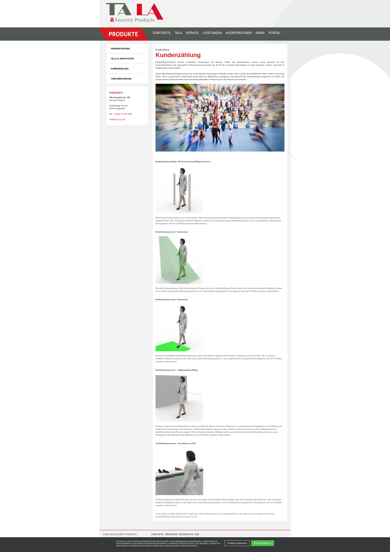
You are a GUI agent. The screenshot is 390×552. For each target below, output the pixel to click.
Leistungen (212, 32)
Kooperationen (239, 32)
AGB (197, 534)
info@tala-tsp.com (117, 119)
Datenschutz (186, 534)
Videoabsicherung (121, 78)
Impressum (171, 534)
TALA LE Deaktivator (122, 58)
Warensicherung (120, 48)
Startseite (162, 32)
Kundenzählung (120, 68)
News (260, 32)
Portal (274, 32)
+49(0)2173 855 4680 (123, 113)
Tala (178, 32)
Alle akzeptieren (262, 543)
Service (192, 32)
